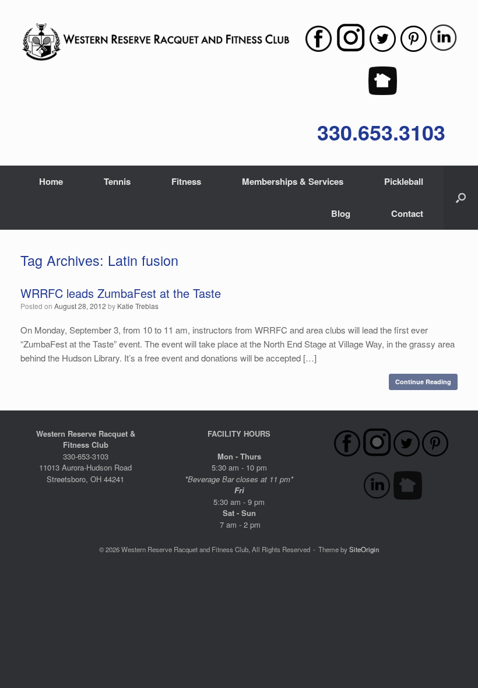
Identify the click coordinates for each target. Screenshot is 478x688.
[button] (461, 198)
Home (51, 181)
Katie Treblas (138, 306)
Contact (407, 213)
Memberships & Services (292, 181)
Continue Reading (423, 381)
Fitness (186, 181)
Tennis (117, 181)
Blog (340, 213)
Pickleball (403, 181)
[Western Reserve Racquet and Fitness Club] (155, 42)
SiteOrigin (364, 549)
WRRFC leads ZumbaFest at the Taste (120, 293)
